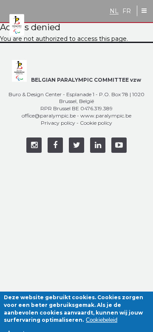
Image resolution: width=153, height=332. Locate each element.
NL (114, 11)
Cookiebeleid (101, 320)
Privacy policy (58, 123)
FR (126, 11)
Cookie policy (96, 123)
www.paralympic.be (105, 115)
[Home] (16, 25)
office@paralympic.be (49, 115)
